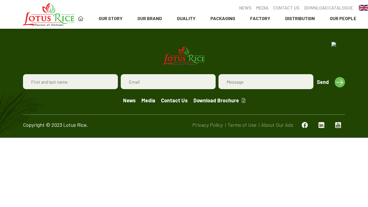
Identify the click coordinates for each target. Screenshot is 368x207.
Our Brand (149, 18)
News (245, 7)
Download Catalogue (328, 7)
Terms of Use (241, 125)
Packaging (222, 18)
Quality (186, 18)
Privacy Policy (207, 125)
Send (323, 82)
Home (81, 18)
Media (262, 7)
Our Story (110, 18)
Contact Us (286, 7)
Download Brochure (216, 100)
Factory (260, 18)
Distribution (300, 18)
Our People (343, 18)
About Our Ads (277, 125)
